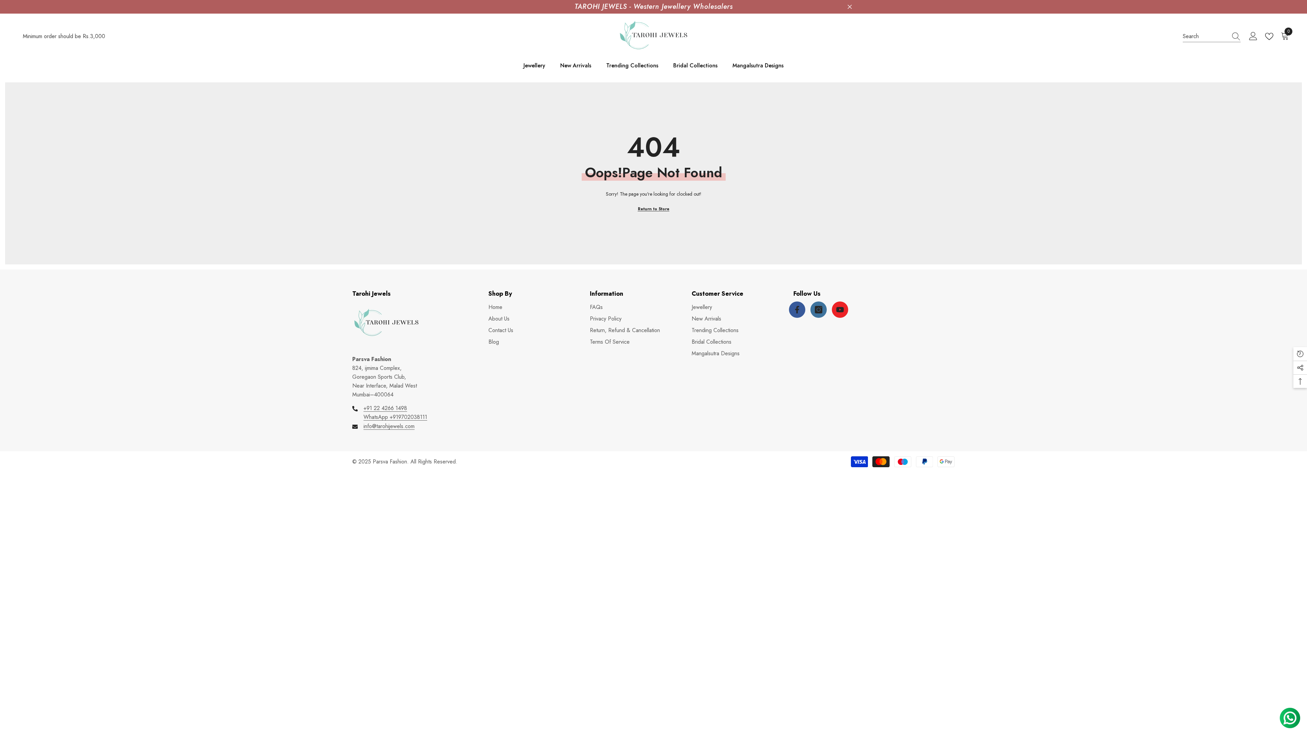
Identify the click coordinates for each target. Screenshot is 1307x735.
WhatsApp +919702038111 (395, 417)
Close (850, 7)
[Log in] (1253, 36)
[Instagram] (818, 309)
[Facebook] (797, 309)
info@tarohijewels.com (389, 426)
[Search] (1212, 36)
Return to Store (653, 209)
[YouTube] (840, 309)
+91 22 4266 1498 (385, 408)
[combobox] (1205, 36)
